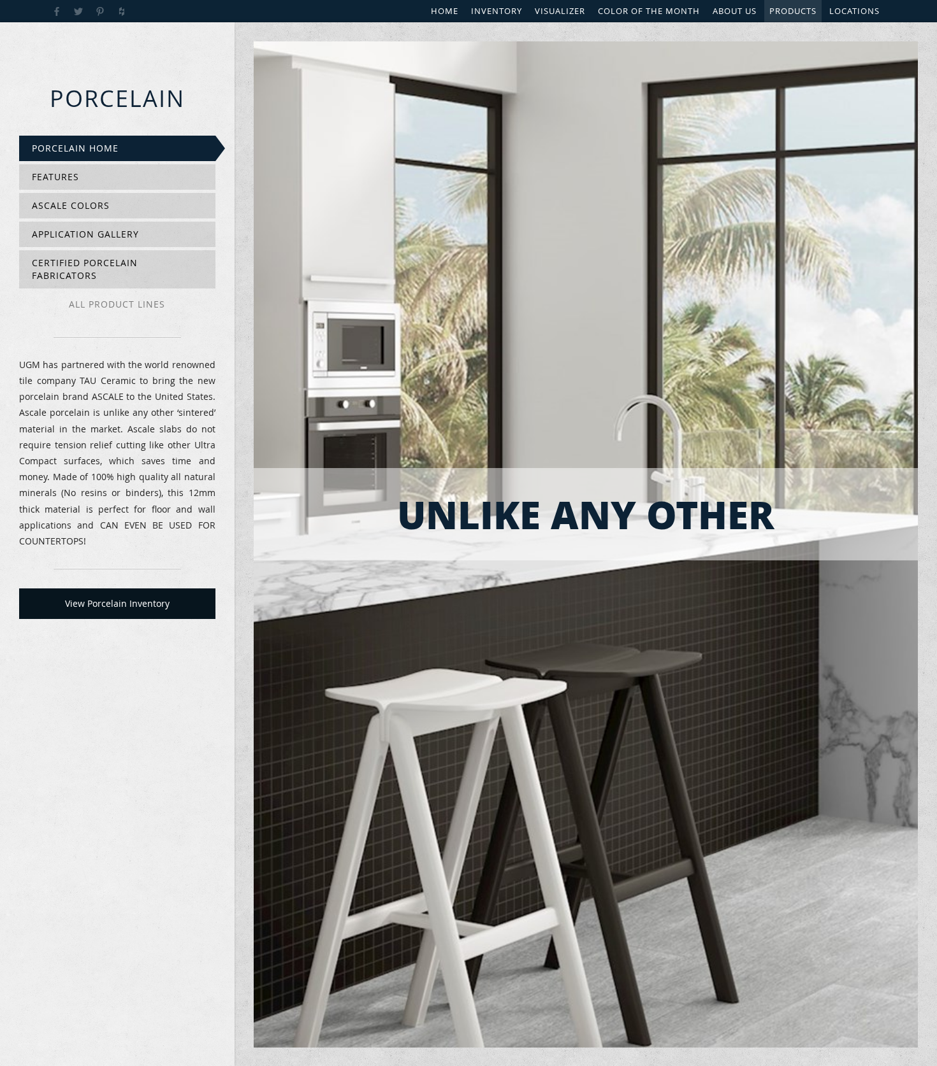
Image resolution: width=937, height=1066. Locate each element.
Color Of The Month (649, 11)
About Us (735, 11)
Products (793, 11)
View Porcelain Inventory (117, 603)
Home (444, 11)
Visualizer (560, 11)
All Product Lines (117, 304)
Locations (854, 11)
